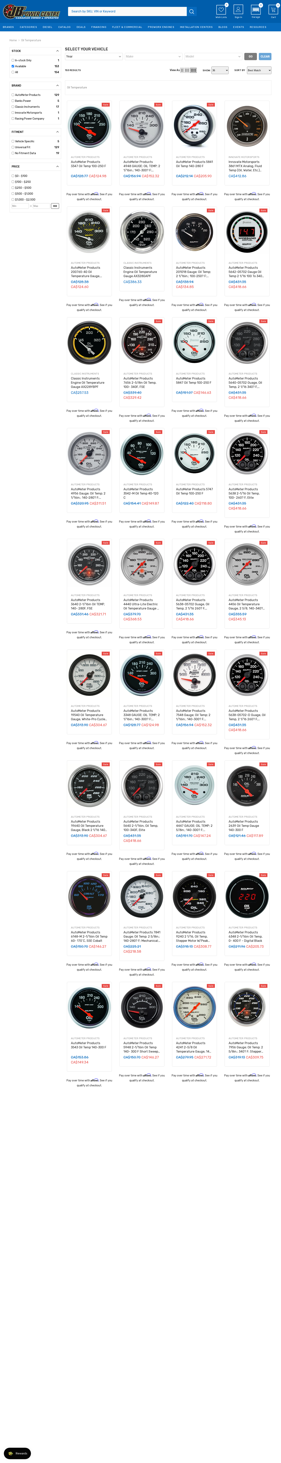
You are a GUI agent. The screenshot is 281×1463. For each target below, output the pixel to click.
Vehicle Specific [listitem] (24, 141)
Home (13, 40)
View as (175, 70)
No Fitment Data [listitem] (25, 153)
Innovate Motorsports (244, 157)
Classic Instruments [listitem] (27, 106)
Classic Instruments (137, 262)
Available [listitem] (20, 66)
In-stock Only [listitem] (23, 60)
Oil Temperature (31, 40)
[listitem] (37, 176)
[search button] (192, 11)
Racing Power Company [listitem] (29, 118)
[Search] (132, 11)
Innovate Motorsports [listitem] (28, 112)
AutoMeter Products (85, 157)
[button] (256, 12)
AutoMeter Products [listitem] (28, 95)
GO (55, 206)
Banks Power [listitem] (23, 101)
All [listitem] (16, 72)
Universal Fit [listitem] (22, 147)
